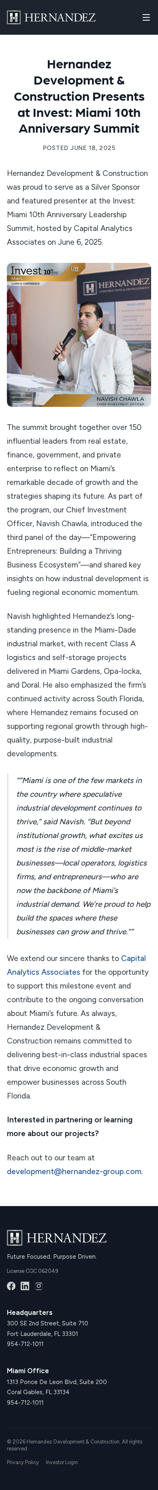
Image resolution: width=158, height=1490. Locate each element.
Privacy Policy (23, 1462)
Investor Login (62, 1462)
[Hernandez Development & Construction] (51, 17)
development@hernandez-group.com (74, 1171)
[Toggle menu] (146, 17)
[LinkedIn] (25, 1286)
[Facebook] (11, 1286)
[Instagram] (38, 1286)
